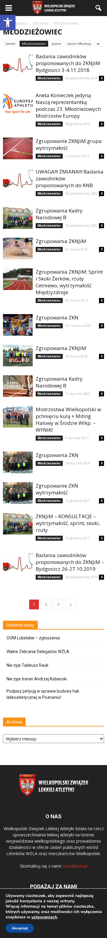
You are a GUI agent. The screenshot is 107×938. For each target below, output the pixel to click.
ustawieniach (44, 917)
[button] (7, 22)
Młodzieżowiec (34, 43)
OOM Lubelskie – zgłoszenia (33, 638)
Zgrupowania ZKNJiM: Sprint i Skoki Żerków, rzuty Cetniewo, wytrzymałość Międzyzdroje (69, 282)
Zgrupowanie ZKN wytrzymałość (57, 489)
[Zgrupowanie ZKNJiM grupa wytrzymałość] (18, 148)
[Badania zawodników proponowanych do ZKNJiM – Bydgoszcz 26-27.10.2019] (18, 562)
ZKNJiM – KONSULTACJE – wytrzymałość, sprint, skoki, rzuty (68, 523)
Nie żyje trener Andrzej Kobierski (37, 679)
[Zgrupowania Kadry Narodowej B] (18, 218)
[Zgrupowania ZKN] (18, 325)
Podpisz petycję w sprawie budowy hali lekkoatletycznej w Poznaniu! (43, 694)
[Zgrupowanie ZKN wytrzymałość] (18, 493)
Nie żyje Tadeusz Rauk (27, 665)
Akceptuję (20, 928)
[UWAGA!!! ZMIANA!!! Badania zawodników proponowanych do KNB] (18, 179)
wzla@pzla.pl (75, 866)
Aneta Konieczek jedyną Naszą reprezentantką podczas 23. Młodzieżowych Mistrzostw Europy (68, 105)
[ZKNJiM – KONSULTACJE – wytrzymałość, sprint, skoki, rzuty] (18, 524)
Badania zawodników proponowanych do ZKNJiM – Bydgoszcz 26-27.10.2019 (70, 562)
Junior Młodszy (79, 43)
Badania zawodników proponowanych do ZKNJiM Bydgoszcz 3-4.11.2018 (68, 63)
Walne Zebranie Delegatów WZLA (38, 651)
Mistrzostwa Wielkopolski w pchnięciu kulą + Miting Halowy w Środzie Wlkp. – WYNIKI (68, 419)
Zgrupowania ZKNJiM (61, 241)
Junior (57, 43)
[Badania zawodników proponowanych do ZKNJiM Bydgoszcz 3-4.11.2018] (18, 64)
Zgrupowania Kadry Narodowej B (59, 214)
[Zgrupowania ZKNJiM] (18, 248)
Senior (10, 43)
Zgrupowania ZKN (57, 317)
